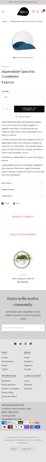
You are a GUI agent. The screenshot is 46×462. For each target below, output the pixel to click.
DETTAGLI (7, 183)
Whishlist (28, 389)
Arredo (5, 357)
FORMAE (5, 67)
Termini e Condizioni (10, 389)
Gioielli (5, 369)
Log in (27, 381)
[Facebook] (15, 344)
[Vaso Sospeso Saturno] (23, 257)
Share (7, 203)
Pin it (18, 203)
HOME (4, 21)
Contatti (27, 369)
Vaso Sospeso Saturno (23, 278)
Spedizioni (6, 381)
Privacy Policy (8, 392)
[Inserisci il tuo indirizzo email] (41, 327)
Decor (4, 365)
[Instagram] (26, 344)
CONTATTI (7, 196)
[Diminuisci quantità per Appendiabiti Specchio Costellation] (4, 109)
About (26, 357)
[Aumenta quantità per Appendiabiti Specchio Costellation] (11, 109)
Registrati (28, 385)
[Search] (38, 12)
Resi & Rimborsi (8, 385)
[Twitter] (20, 344)
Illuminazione (7, 361)
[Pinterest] (31, 344)
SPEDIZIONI (8, 190)
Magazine (28, 365)
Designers (28, 361)
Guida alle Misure (9, 396)
